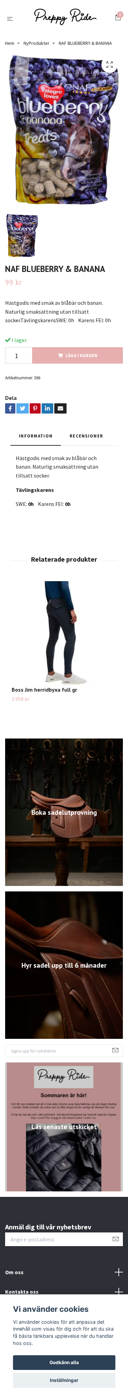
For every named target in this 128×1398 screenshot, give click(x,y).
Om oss (14, 1274)
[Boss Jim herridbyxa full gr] (64, 636)
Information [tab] (36, 439)
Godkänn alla (64, 1362)
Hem (9, 46)
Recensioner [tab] (86, 439)
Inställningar (64, 1380)
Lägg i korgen (81, 358)
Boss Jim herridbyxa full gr (44, 692)
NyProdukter (36, 46)
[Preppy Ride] (65, 20)
